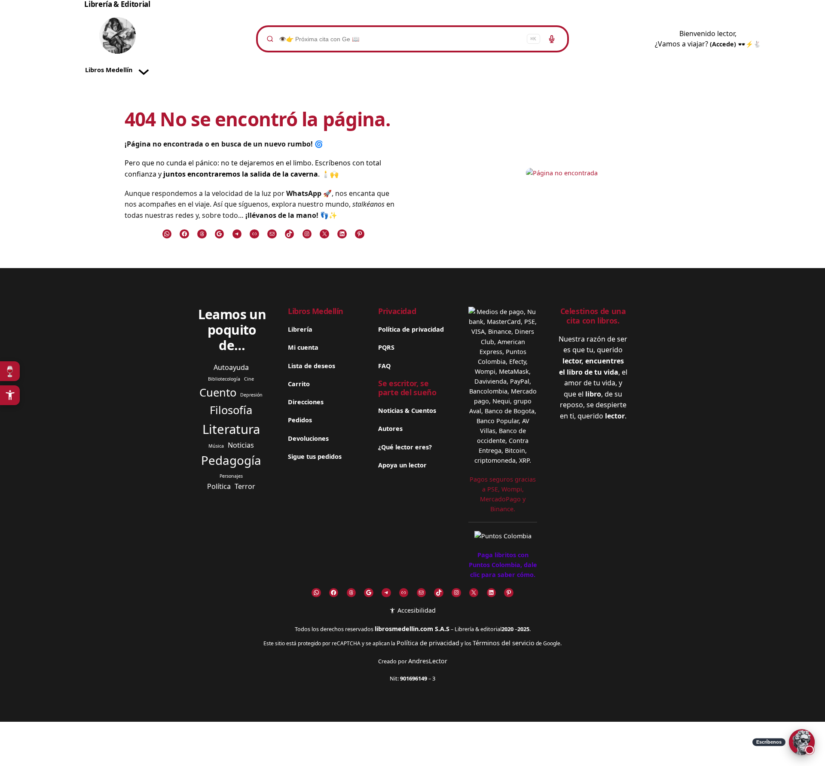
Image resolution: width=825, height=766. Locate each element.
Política (219, 486)
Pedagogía (231, 460)
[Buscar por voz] (551, 39)
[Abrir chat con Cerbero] (802, 743)
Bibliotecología (224, 379)
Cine (249, 379)
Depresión (251, 395)
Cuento (217, 392)
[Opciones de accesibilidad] (10, 395)
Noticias (241, 445)
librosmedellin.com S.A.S (412, 629)
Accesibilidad (415, 610)
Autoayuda (231, 367)
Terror (245, 486)
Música (216, 446)
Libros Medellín (315, 311)
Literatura (231, 429)
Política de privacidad (428, 643)
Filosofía (231, 410)
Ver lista (415, 752)
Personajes (231, 476)
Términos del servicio (504, 643)
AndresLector (427, 661)
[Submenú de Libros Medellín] (144, 70)
